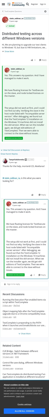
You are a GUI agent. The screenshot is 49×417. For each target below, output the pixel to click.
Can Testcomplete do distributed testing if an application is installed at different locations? (24, 375)
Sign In (43, 4)
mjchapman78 (19, 328)
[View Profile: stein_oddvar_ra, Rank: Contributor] (5, 20)
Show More (9, 51)
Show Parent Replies (9, 154)
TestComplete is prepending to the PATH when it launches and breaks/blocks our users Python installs (24, 324)
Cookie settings (25, 404)
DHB (17, 357)
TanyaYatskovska (16, 159)
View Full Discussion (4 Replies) (16, 150)
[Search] (27, 4)
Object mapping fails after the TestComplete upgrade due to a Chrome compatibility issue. (24, 312)
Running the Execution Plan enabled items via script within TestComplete (24, 301)
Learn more (20, 396)
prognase (19, 368)
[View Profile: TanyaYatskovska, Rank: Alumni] (5, 160)
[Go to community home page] (16, 4)
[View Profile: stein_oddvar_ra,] (7, 70)
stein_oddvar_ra (16, 18)
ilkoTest (16, 305)
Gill (14, 317)
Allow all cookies (24, 411)
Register (34, 4)
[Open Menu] (45, 11)
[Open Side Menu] (3, 4)
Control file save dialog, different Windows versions (23, 364)
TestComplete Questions (13, 11)
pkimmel (17, 380)
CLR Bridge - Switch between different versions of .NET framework (20, 352)
